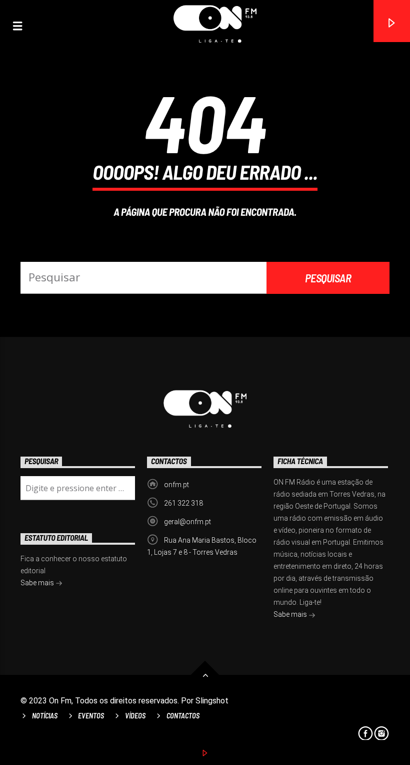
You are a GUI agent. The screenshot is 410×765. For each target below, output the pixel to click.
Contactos (183, 715)
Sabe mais (291, 614)
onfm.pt (176, 485)
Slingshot (212, 700)
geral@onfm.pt (187, 522)
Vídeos (135, 715)
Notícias (45, 715)
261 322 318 (183, 503)
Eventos (91, 715)
